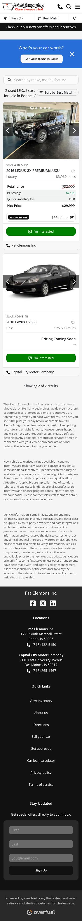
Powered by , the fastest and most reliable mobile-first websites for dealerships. (41, 900)
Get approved (41, 748)
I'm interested (43, 231)
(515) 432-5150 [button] (44, 644)
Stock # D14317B (17, 316)
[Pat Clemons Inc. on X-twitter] (41, 603)
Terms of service (41, 784)
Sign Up (41, 870)
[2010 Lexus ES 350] (41, 282)
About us (41, 712)
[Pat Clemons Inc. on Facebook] (31, 603)
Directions (41, 724)
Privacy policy (41, 772)
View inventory (41, 700)
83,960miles (66, 176)
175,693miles (65, 328)
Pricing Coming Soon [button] (58, 338)
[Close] (72, 54)
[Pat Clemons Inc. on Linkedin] (51, 603)
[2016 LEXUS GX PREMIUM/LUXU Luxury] (41, 130)
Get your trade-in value (42, 59)
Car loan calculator (41, 760)
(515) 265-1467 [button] (44, 670)
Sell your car (41, 736)
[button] (60, 6)
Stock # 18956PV (17, 165)
